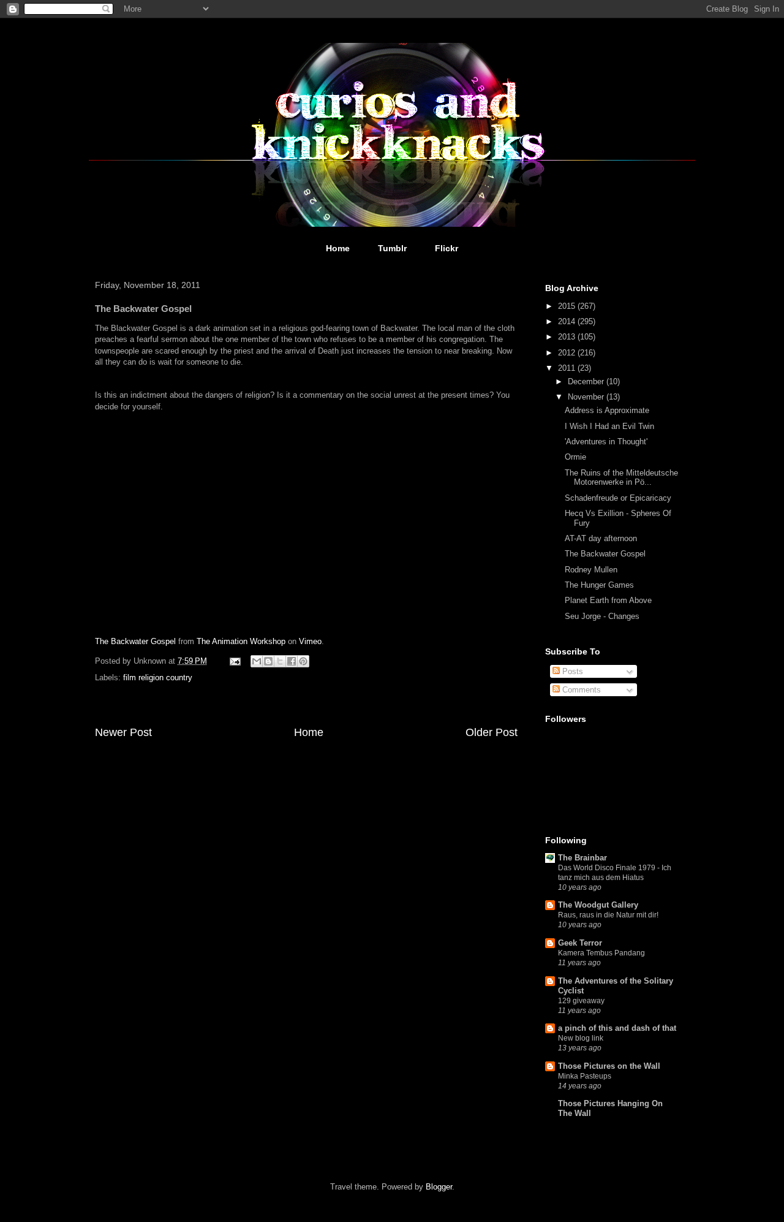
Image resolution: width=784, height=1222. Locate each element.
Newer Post (123, 732)
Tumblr (392, 248)
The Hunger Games (599, 585)
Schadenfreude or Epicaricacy (618, 498)
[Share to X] (280, 661)
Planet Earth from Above (608, 600)
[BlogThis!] (268, 661)
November (587, 396)
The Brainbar (582, 857)
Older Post (492, 732)
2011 (568, 368)
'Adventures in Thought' (606, 441)
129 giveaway (581, 1000)
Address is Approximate (607, 410)
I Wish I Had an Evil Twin (609, 426)
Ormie (575, 456)
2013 (568, 336)
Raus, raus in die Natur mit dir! (608, 915)
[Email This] (257, 661)
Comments (580, 689)
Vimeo (310, 641)
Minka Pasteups (584, 1076)
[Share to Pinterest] (303, 661)
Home (338, 248)
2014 (568, 321)
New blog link (580, 1038)
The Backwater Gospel (135, 641)
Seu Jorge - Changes (602, 616)
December (587, 381)
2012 (568, 352)
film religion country (157, 677)
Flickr (446, 248)
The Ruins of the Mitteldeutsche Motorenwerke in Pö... (621, 477)
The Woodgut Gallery (598, 904)
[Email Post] (234, 661)
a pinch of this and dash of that (617, 1028)
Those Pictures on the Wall (609, 1066)
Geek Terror (580, 942)
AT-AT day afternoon (601, 538)
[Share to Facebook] (291, 661)
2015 (568, 306)
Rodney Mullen (591, 569)
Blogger (439, 1186)
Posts (571, 671)
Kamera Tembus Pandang (601, 953)
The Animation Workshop (241, 641)
